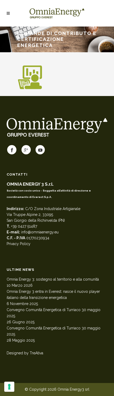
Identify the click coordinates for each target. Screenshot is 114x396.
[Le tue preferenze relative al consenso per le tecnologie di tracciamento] (9, 387)
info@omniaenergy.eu (40, 232)
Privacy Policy (18, 244)
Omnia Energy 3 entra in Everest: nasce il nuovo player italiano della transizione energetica (53, 294)
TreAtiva (36, 353)
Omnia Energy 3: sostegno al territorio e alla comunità (53, 279)
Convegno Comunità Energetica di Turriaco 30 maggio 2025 (53, 313)
